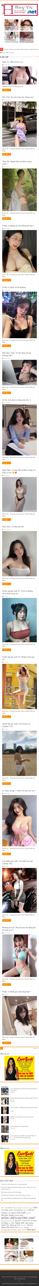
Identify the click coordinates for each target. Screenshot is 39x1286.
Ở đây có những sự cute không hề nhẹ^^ (18, 226)
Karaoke (18, 1221)
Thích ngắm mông (5, 1230)
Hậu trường (3, 1220)
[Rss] (19, 1281)
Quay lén (5, 1227)
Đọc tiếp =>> (6, 90)
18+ (2, 1207)
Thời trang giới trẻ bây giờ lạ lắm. (19, 1126)
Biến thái (15, 1207)
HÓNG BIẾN (19, 1215)
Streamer (26, 1227)
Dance (11, 1210)
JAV (13, 1220)
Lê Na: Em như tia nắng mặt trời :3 (16, 400)
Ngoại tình (19, 1223)
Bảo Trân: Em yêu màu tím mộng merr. (18, 97)
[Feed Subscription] (38, 57)
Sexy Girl (14, 1227)
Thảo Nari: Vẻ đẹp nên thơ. (13, 527)
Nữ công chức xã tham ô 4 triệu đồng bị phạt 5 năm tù (15, 1195)
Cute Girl (25, 1207)
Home (3, 52)
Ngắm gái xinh (15, 1225)
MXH (12, 1223)
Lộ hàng (4, 1223)
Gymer (4, 1212)
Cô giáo (30, 1207)
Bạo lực (20, 1207)
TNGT (24, 1230)
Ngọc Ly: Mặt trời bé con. (12, 62)
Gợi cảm (28, 1213)
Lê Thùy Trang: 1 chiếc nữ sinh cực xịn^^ (19, 791)
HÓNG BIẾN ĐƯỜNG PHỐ (18, 1218)
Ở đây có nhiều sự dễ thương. (14, 287)
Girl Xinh (6, 596)
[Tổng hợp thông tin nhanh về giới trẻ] (19, 9)
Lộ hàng (33, 1221)
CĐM (35, 1207)
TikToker (19, 1230)
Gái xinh (21, 1212)
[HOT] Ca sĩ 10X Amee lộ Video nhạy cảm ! (22, 1117)
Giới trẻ (31, 1210)
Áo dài (6, 1207)
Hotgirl (11, 1215)
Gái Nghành (12, 1213)
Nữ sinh (30, 1225)
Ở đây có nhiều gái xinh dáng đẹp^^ (16, 992)
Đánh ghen (31, 1230)
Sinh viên (21, 1227)
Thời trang (14, 1230)
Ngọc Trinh (23, 1225)
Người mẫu (5, 1225)
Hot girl (4, 1215)
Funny (25, 1210)
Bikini (10, 1207)
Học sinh (9, 1220)
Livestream (26, 1221)
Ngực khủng (29, 1223)
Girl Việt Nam (7, 64)
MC (9, 1223)
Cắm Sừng (4, 1210)
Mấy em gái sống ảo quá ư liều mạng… (14, 49)
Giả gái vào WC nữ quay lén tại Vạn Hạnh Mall (14, 1184)
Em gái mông (18, 1210)
